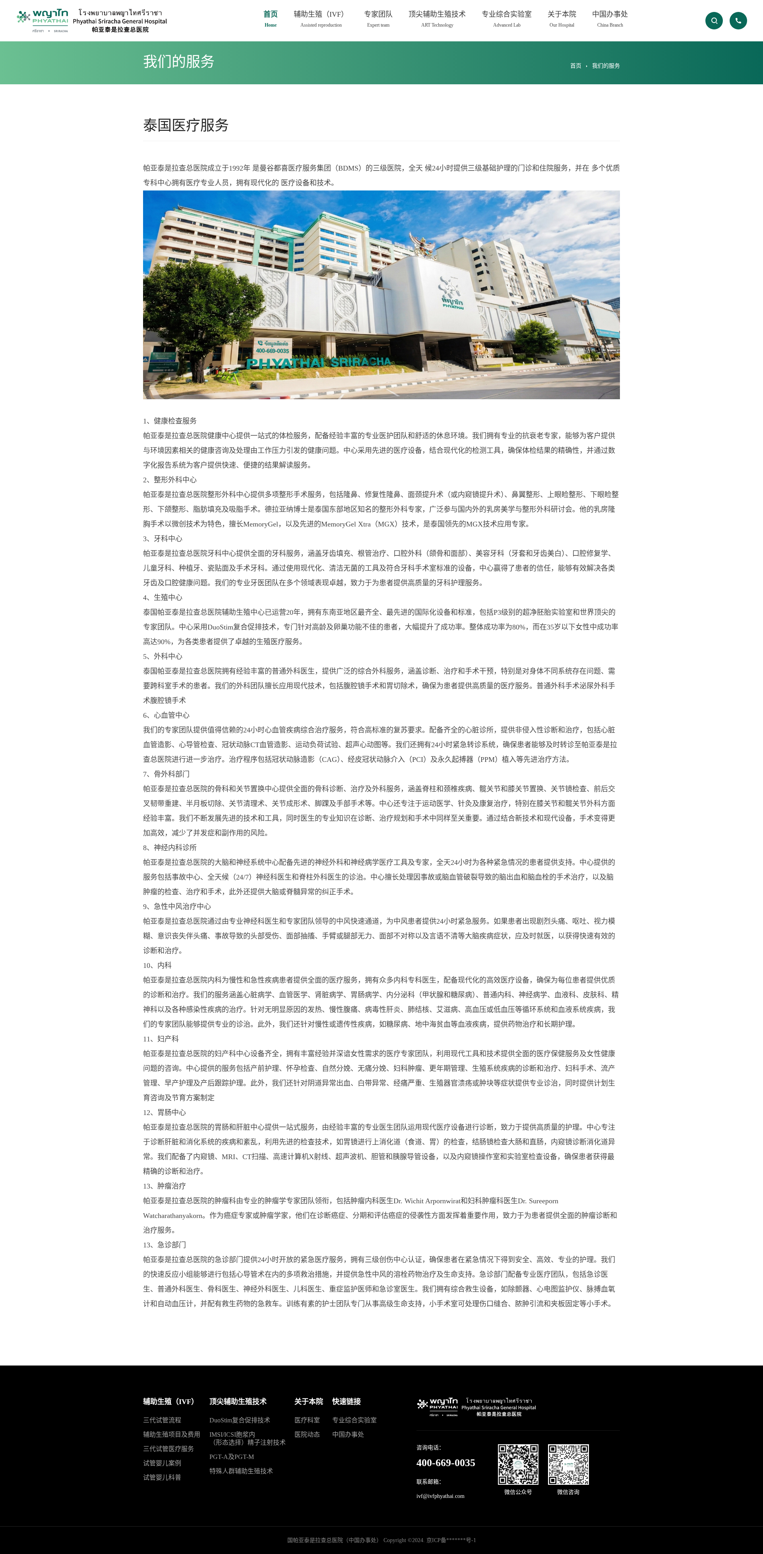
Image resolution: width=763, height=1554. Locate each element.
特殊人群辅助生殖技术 (241, 1471)
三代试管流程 (162, 1420)
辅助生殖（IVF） (321, 19)
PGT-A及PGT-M (231, 1456)
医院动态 (307, 1434)
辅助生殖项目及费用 (171, 1434)
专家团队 (378, 19)
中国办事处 (610, 19)
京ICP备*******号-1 (451, 1540)
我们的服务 (606, 66)
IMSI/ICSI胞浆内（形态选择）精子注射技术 (247, 1438)
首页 (270, 19)
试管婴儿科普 (162, 1477)
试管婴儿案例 (162, 1463)
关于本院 (562, 19)
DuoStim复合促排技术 (239, 1420)
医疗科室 (307, 1420)
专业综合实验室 (507, 19)
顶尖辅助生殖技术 (437, 19)
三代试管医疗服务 (168, 1448)
